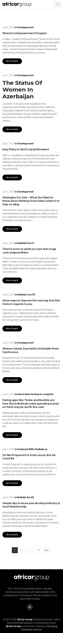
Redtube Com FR (26, 294)
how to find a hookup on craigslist (35, 394)
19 (38, 550)
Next (46, 550)
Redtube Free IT (25, 243)
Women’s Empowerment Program (24, 33)
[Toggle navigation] (58, 4)
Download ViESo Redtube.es (32, 449)
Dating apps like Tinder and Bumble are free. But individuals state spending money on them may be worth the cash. (30, 404)
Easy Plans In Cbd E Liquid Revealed (25, 149)
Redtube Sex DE (25, 497)
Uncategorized (25, 27)
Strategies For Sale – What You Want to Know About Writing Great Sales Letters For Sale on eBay (31, 201)
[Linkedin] (30, 607)
